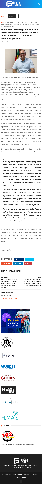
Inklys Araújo (21, 477)
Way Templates (28, 474)
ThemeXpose (12, 474)
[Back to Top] (21, 481)
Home (2, 16)
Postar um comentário (11, 299)
